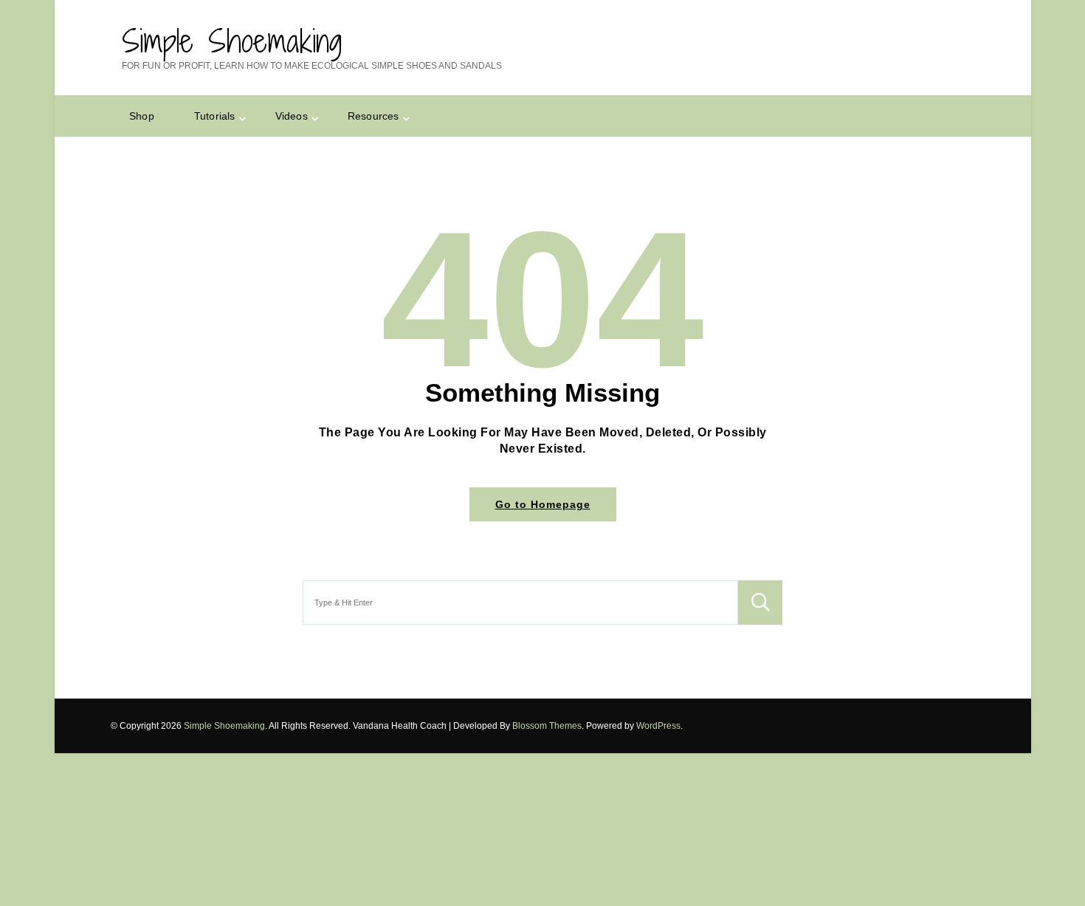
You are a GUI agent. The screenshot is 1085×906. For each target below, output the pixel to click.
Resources (373, 116)
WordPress (658, 726)
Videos (291, 116)
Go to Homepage (542, 504)
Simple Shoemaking (232, 40)
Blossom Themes (547, 726)
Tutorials (214, 116)
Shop (141, 116)
